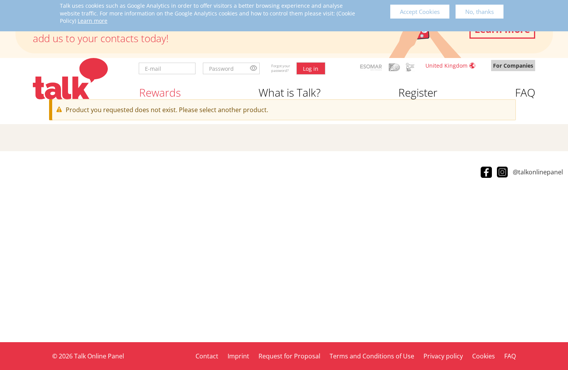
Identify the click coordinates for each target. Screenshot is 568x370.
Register (417, 92)
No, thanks (479, 11)
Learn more (92, 20)
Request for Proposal (289, 356)
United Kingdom (446, 65)
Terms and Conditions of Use (372, 356)
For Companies (513, 65)
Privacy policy (443, 356)
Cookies (483, 356)
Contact (207, 356)
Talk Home (70, 78)
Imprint (238, 356)
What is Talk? (289, 92)
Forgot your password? (280, 68)
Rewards (160, 92)
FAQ (525, 92)
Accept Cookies (420, 11)
